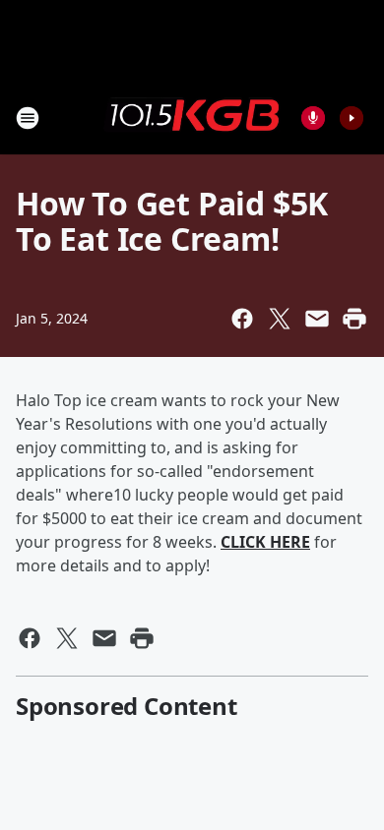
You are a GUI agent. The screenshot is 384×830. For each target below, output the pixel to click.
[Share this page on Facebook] (242, 318)
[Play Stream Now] (351, 118)
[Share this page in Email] (317, 318)
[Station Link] (192, 117)
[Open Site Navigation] (27, 118)
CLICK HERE (265, 542)
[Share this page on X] (279, 318)
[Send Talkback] (313, 118)
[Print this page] (354, 318)
